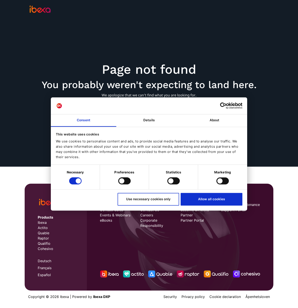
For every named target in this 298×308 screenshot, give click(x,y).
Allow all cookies (211, 199)
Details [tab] (149, 120)
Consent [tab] (83, 120)
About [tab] (214, 120)
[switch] (124, 181)
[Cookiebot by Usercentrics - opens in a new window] (223, 106)
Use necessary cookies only (148, 199)
